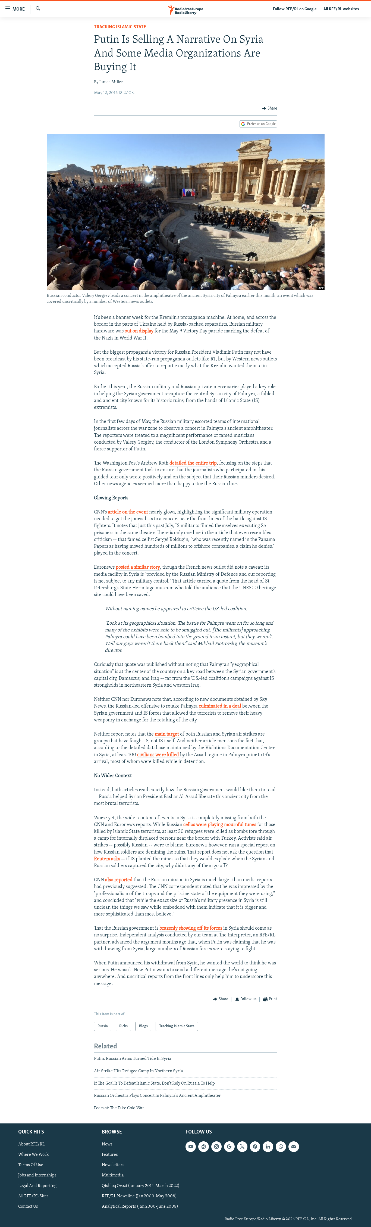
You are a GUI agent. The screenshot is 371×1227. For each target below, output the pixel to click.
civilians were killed (158, 755)
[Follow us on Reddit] (203, 1146)
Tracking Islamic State (120, 27)
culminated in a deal (220, 706)
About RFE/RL (31, 1144)
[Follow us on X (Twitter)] (242, 1146)
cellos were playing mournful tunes (220, 825)
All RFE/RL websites (341, 9)
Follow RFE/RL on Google (295, 9)
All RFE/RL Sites (33, 1196)
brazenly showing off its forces (190, 928)
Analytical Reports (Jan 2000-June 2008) (140, 1206)
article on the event (128, 512)
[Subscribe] (293, 1146)
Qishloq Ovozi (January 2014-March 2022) (141, 1186)
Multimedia (113, 1175)
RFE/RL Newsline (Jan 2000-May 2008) (139, 1196)
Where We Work (33, 1155)
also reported (119, 880)
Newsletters (113, 1165)
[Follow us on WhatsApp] (281, 1146)
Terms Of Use (30, 1165)
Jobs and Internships (37, 1175)
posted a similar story (138, 567)
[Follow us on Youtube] (191, 1146)
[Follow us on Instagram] (216, 1146)
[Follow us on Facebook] (255, 1146)
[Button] (269, 108)
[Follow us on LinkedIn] (268, 1146)
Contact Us (28, 1206)
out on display (139, 331)
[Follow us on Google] (229, 1146)
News (107, 1144)
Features (110, 1155)
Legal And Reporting (37, 1186)
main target (167, 734)
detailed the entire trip (193, 463)
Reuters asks (107, 859)
